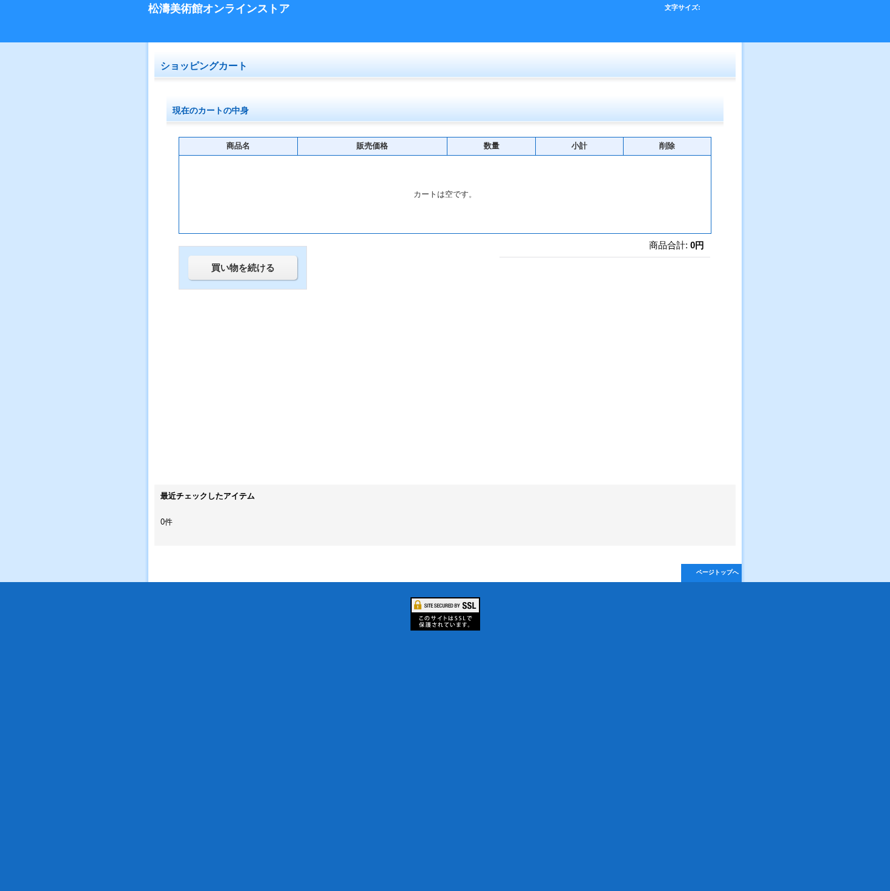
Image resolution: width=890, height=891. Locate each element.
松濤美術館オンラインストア (219, 8)
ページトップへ (717, 572)
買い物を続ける (243, 267)
